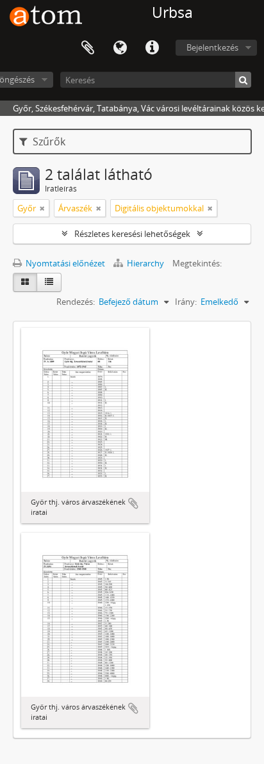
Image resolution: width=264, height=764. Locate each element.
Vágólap (88, 48)
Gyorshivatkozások (152, 48)
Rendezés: (75, 301)
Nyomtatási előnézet (64, 263)
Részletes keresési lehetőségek (132, 234)
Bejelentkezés (212, 47)
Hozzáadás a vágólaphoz (133, 503)
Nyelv (120, 48)
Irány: (186, 301)
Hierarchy (145, 263)
